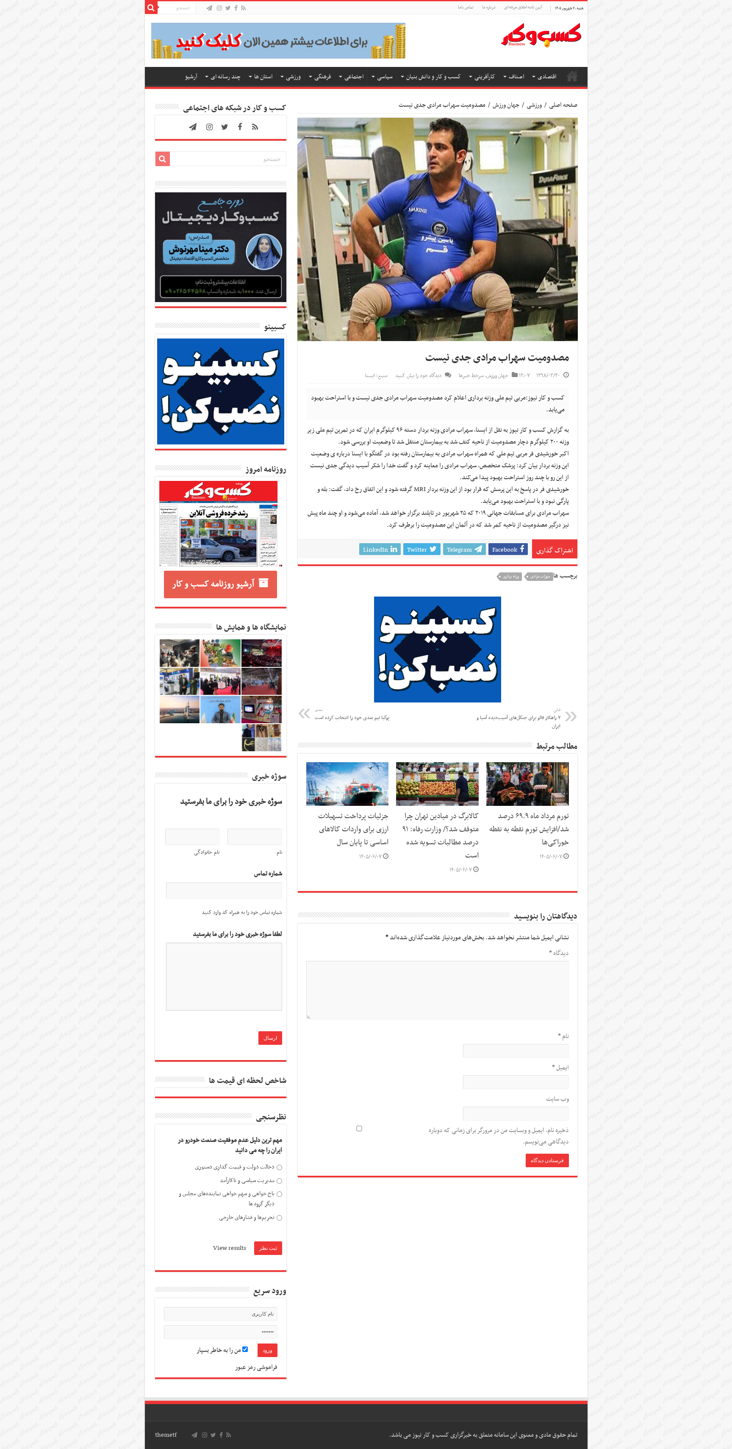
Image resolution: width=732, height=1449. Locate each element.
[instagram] (219, 8)
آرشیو (191, 77)
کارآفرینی (484, 77)
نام (563, 1036)
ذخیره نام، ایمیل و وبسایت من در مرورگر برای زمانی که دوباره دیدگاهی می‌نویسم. (499, 1136)
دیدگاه (559, 953)
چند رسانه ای (226, 77)
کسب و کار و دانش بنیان (433, 77)
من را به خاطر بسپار (219, 1350)
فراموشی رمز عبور (256, 1367)
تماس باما (466, 7)
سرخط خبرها (471, 375)
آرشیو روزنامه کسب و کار (213, 584)
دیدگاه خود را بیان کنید (418, 375)
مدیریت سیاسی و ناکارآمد (247, 1180)
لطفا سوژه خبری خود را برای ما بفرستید (237, 934)
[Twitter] (228, 8)
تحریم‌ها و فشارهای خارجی (246, 1217)
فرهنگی (322, 77)
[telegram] (209, 8)
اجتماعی (353, 77)
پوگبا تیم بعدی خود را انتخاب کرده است (352, 714)
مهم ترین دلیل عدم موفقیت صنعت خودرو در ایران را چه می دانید (230, 1145)
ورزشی (293, 77)
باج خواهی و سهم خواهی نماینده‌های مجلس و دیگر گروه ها (226, 1199)
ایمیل (560, 1067)
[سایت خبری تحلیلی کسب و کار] (541, 33)
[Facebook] (235, 8)
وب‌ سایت (557, 1099)
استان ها (263, 77)
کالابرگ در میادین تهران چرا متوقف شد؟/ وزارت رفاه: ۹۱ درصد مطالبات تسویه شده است (440, 836)
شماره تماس (268, 874)
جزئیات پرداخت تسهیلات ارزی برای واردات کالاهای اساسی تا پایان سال (353, 829)
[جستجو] (151, 7)
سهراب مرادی (540, 576)
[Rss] (243, 8)
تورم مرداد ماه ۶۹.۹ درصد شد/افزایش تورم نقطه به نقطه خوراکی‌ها (529, 829)
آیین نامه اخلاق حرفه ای (523, 7)
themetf (166, 1435)
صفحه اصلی (572, 76)
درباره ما (489, 7)
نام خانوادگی (206, 852)
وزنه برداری (511, 576)
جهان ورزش (506, 105)
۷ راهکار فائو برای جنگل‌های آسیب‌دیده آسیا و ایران (518, 718)
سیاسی (385, 77)
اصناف (516, 77)
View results (229, 1248)
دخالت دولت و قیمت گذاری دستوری (234, 1167)
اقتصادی (547, 77)
